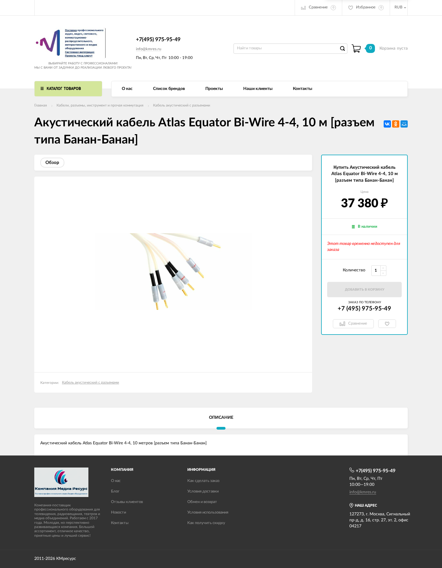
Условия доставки (203, 491)
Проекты (214, 89)
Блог (115, 491)
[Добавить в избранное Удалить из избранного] (387, 324)
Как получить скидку (206, 523)
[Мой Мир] (404, 124)
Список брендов (169, 89)
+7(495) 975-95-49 (158, 39)
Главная (40, 105)
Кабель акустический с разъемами (181, 105)
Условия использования (207, 512)
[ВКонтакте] (387, 124)
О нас (127, 89)
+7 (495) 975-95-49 (364, 309)
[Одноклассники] (395, 124)
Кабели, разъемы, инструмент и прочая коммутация (100, 105)
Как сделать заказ (203, 481)
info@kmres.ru (148, 49)
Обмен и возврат (202, 502)
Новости (118, 512)
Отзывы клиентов (127, 502)
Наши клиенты (257, 89)
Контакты (302, 89)
